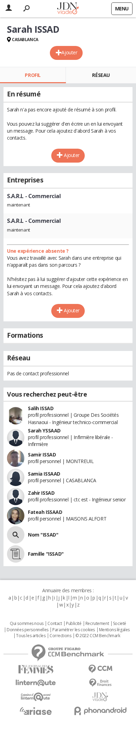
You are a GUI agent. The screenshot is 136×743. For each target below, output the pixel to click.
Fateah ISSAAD (45, 512)
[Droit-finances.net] (100, 683)
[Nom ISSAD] (15, 534)
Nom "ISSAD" (43, 534)
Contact (54, 623)
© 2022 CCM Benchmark (97, 635)
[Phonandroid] (100, 710)
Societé (119, 623)
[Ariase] (35, 711)
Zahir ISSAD (41, 493)
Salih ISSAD (40, 408)
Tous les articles (30, 635)
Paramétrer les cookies (73, 629)
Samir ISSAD (42, 454)
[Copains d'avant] (35, 697)
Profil (32, 75)
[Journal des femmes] (35, 669)
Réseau (100, 75)
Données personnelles (27, 629)
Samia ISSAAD (44, 473)
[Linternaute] (35, 683)
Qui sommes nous (27, 623)
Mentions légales (114, 629)
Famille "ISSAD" (46, 553)
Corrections (60, 635)
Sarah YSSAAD (44, 430)
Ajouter (69, 52)
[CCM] (100, 669)
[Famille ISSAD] (15, 554)
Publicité (73, 623)
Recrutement (97, 623)
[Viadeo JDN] (100, 697)
